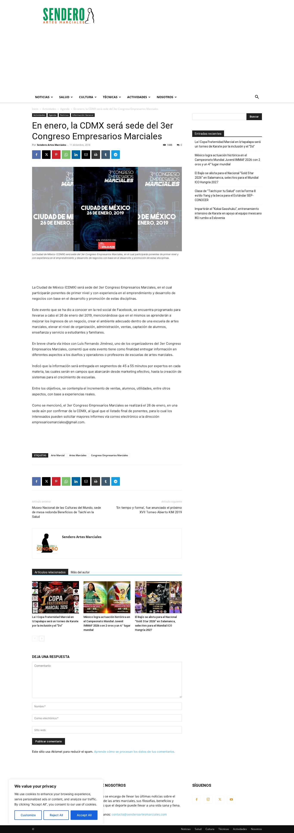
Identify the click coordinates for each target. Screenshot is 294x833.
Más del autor (80, 572)
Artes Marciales (77, 455)
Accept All (84, 815)
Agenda (65, 109)
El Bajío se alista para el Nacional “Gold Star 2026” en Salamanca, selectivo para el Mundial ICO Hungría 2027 (226, 177)
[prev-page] (34, 638)
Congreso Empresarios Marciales (109, 455)
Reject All (56, 815)
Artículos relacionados (50, 572)
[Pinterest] (56, 154)
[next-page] (41, 638)
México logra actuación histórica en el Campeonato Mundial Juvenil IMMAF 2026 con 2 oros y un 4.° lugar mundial (227, 160)
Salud (64, 97)
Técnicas (110, 97)
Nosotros (165, 97)
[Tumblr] (105, 154)
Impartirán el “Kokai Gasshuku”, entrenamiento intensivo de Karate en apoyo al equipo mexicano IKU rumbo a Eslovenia (228, 213)
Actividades (137, 97)
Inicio (35, 109)
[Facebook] (36, 154)
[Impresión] (95, 154)
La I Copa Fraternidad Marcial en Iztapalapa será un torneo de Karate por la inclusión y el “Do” (55, 621)
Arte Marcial (58, 455)
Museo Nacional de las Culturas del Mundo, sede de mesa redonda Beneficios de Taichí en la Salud (66, 512)
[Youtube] (231, 799)
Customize (28, 815)
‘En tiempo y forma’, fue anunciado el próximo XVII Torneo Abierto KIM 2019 (149, 510)
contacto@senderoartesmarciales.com (139, 814)
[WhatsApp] (66, 154)
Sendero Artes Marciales (51, 144)
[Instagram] (208, 799)
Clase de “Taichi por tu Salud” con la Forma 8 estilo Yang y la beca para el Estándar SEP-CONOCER (225, 195)
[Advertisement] (183, 15)
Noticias (42, 97)
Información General (82, 114)
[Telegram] (115, 154)
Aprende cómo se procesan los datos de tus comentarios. (134, 751)
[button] (257, 97)
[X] (46, 154)
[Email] (86, 154)
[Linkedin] (76, 154)
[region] (56, 801)
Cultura (86, 97)
